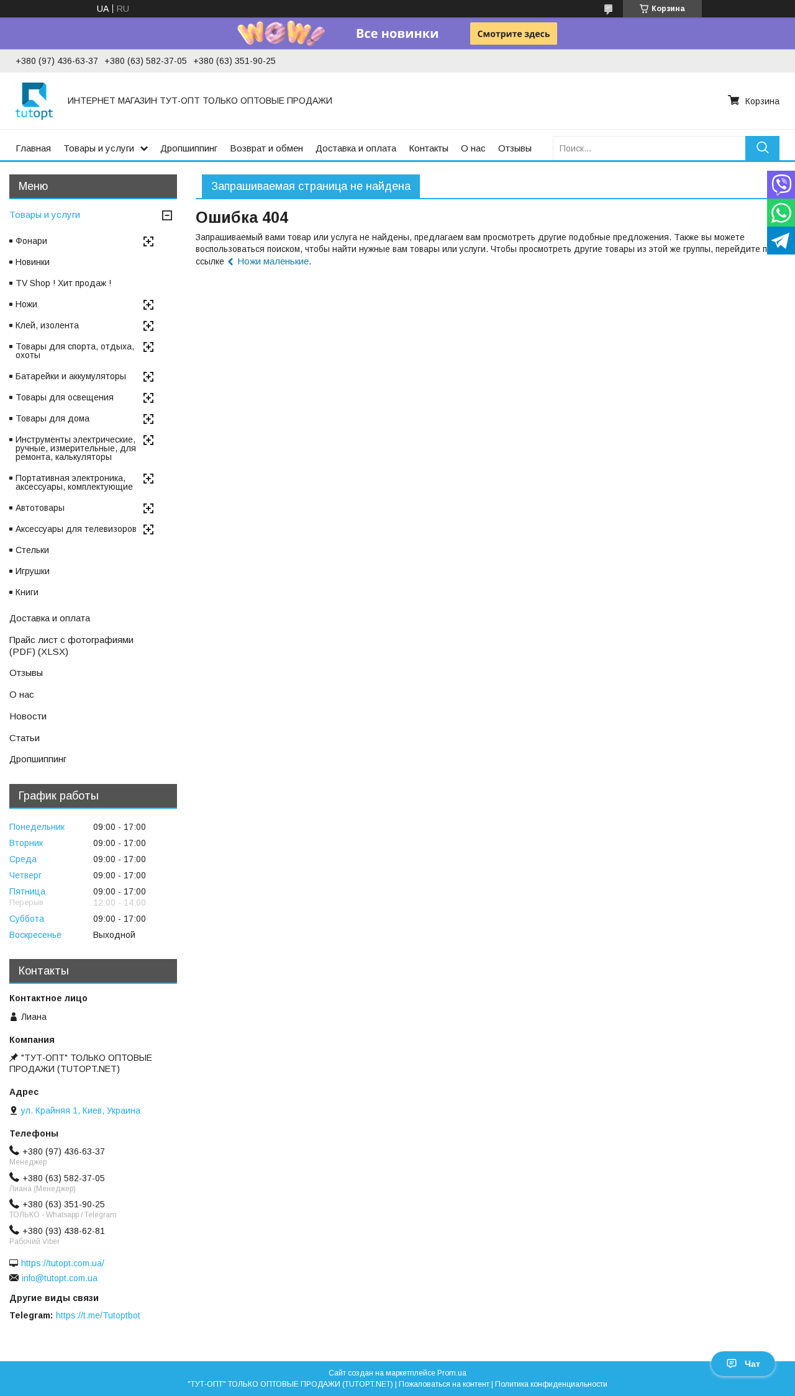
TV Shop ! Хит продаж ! (63, 283)
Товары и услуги (98, 148)
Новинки (33, 262)
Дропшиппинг (188, 148)
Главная (33, 148)
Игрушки (33, 571)
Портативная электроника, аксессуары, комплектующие (74, 482)
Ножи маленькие (273, 261)
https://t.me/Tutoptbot (98, 1315)
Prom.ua (451, 1373)
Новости (28, 716)
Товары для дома (52, 418)
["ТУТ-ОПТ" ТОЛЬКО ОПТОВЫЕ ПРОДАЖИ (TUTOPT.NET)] (34, 101)
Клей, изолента (47, 325)
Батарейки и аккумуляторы (71, 376)
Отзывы (515, 148)
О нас (473, 148)
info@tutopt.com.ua (60, 1278)
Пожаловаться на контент (444, 1384)
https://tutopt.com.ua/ (62, 1263)
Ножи (26, 304)
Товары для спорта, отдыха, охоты (75, 350)
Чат (752, 1364)
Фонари (31, 241)
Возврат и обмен (266, 148)
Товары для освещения (65, 397)
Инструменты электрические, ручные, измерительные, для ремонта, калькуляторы (76, 448)
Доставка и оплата (356, 148)
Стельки (32, 550)
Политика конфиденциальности (551, 1384)
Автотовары (40, 508)
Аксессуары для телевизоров (76, 529)
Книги (27, 592)
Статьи (24, 737)
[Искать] (762, 148)
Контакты (428, 148)
